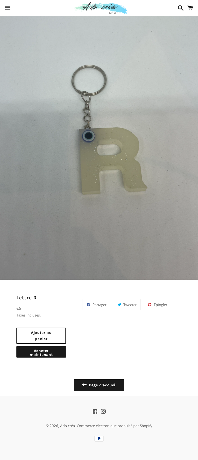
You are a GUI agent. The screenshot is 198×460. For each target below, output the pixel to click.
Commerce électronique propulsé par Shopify (114, 425)
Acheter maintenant (41, 352)
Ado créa (67, 425)
